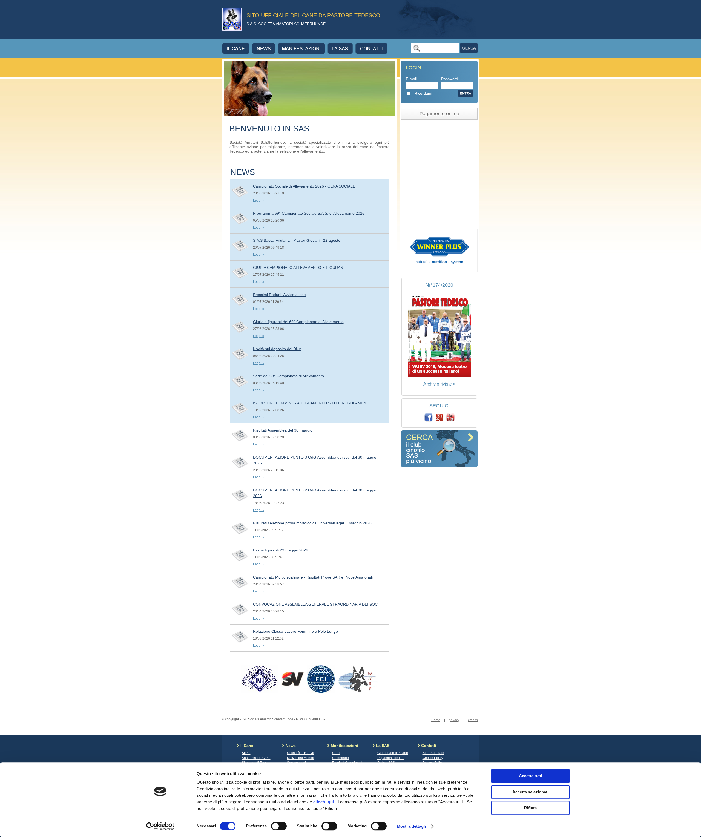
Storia (246, 753)
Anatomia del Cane (256, 758)
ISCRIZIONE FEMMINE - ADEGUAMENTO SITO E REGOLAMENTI (311, 403)
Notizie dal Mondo (300, 758)
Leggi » (258, 200)
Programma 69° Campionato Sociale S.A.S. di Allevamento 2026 (308, 213)
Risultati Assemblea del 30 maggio (282, 430)
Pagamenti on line (390, 758)
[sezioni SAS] (439, 465)
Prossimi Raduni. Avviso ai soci (279, 294)
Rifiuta (530, 808)
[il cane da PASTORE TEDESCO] (439, 375)
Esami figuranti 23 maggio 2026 (280, 550)
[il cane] (237, 48)
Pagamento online (439, 113)
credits (473, 720)
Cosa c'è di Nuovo (300, 753)
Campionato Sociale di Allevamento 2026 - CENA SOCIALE (304, 186)
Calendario (340, 758)
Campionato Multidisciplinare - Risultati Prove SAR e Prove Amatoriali (313, 577)
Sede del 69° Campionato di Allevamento (288, 376)
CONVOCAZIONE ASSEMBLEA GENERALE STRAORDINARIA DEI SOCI (316, 604)
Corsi (336, 753)
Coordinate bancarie (392, 753)
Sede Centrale (433, 753)
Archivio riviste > (439, 384)
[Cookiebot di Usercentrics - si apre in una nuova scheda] (160, 826)
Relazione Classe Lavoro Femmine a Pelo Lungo (295, 631)
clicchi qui (323, 801)
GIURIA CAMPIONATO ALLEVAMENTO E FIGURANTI (300, 267)
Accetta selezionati (530, 792)
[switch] (279, 826)
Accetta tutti (530, 775)
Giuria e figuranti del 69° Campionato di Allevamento (298, 322)
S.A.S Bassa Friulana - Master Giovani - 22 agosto (296, 240)
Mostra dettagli (411, 826)
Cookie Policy (433, 758)
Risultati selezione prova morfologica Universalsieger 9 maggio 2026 (312, 523)
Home (435, 720)
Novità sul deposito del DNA (277, 349)
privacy (454, 720)
